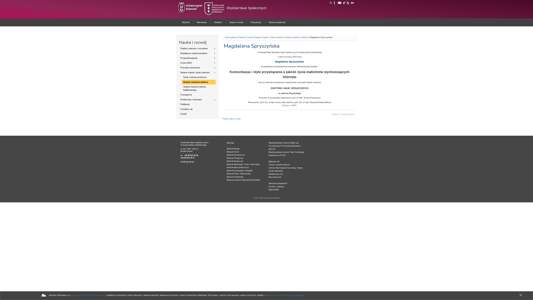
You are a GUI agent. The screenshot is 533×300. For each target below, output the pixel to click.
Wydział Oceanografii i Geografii (239, 171)
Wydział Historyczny (235, 161)
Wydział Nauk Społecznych (246, 8)
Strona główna (231, 37)
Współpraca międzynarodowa (193, 53)
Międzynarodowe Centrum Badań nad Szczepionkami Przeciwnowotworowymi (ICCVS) (285, 146)
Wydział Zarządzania (235, 177)
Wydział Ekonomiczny (236, 155)
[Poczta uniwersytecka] (339, 2)
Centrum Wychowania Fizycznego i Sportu (286, 168)
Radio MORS (274, 190)
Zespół (183, 114)
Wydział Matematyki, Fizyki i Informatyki (243, 164)
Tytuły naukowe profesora (194, 77)
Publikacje (185, 104)
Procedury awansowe (190, 67)
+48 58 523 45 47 (187, 158)
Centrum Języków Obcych (279, 165)
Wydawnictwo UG (276, 174)
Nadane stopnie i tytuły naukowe (195, 72)
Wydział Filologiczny (235, 158)
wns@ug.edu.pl (187, 162)
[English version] (352, 2)
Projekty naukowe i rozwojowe (194, 48)
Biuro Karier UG (275, 177)
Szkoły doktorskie (276, 171)
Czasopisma (186, 94)
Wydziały (230, 143)
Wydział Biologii (233, 149)
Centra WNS (186, 63)
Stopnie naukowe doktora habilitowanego (194, 88)
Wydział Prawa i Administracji (239, 174)
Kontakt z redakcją (276, 187)
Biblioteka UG (274, 162)
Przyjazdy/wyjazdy (189, 58)
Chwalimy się (186, 109)
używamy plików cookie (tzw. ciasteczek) (88, 295)
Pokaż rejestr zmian (231, 119)
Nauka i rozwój (246, 37)
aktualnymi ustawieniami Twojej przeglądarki (284, 295)
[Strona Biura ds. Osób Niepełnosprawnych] (348, 2)
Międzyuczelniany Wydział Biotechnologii (243, 180)
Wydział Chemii (233, 152)
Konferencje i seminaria (191, 99)
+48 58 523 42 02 (191, 155)
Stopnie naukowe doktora (195, 82)
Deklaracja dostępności (278, 183)
